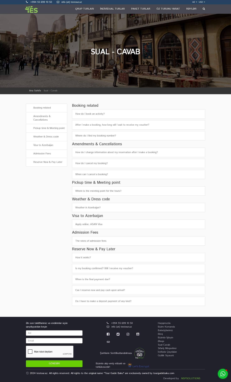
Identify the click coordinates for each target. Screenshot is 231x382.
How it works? (83, 257)
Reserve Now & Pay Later (47, 162)
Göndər (54, 363)
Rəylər (191, 9)
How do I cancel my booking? (91, 163)
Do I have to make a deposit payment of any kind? (103, 301)
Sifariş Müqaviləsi (167, 348)
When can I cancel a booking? (91, 174)
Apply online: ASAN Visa (88, 224)
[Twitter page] (121, 334)
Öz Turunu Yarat (168, 9)
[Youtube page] (141, 334)
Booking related (42, 108)
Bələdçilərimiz (165, 330)
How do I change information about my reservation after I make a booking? (116, 152)
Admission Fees (42, 153)
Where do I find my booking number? (95, 135)
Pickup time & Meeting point (49, 128)
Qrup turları (84, 9)
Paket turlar (140, 9)
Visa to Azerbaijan (43, 145)
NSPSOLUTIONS (190, 378)
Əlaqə (161, 341)
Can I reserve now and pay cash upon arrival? (100, 290)
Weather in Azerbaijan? (88, 207)
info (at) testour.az (70, 2)
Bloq (160, 334)
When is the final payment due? (92, 279)
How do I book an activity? (90, 114)
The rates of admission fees (90, 241)
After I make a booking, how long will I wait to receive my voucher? (112, 125)
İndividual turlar (112, 9)
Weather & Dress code (46, 136)
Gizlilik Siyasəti (166, 355)
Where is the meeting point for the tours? (98, 191)
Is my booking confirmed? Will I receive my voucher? (104, 268)
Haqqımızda (164, 323)
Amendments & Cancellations (41, 118)
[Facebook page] (112, 334)
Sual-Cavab (164, 345)
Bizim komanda (166, 327)
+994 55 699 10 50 (121, 323)
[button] (223, 374)
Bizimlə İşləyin (165, 337)
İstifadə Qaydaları (167, 352)
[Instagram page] (131, 334)
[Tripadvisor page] (111, 342)
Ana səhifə (35, 90)
